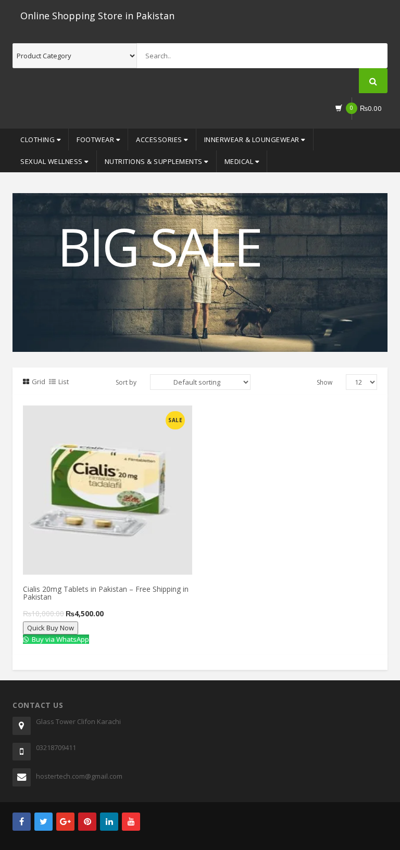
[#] (21, 822)
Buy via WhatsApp (59, 639)
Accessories (160, 139)
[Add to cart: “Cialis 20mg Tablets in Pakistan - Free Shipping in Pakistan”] (69, 417)
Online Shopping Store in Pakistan (97, 15)
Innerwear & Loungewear (253, 139)
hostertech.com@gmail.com (79, 776)
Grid (38, 381)
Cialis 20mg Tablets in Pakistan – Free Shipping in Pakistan (106, 593)
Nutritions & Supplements (155, 161)
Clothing (38, 139)
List (63, 381)
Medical (239, 161)
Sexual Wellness (52, 161)
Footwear (96, 139)
